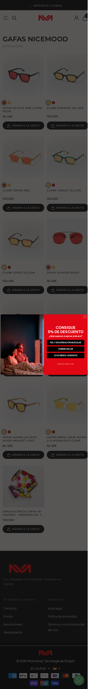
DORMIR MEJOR (65, 349)
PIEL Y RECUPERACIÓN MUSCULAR (65, 342)
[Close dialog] (85, 316)
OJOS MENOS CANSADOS (65, 355)
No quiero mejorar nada (65, 364)
